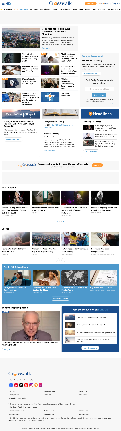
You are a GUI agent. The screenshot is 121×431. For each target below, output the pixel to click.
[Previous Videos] (58, 221)
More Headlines (91, 151)
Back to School (99, 9)
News (74, 9)
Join (91, 4)
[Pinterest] (16, 385)
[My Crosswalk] (104, 3)
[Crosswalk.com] (60, 3)
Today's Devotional (92, 56)
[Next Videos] (63, 221)
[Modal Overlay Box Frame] (99, 91)
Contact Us (83, 391)
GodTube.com (49, 411)
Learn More (97, 165)
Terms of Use (48, 395)
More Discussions (90, 348)
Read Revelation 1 (50, 150)
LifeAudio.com (49, 414)
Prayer (88, 9)
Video (81, 9)
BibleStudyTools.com (16, 411)
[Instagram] (31, 385)
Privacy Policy (14, 395)
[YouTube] (26, 385)
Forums (24, 9)
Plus (16, 9)
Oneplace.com (84, 414)
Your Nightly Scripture (61, 9)
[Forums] (36, 385)
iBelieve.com (83, 411)
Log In (115, 4)
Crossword (33, 9)
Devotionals (45, 9)
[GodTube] (41, 385)
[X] (21, 385)
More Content (60, 298)
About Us (12, 391)
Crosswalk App (49, 391)
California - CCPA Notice (17, 398)
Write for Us (83, 395)
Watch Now (8, 350)
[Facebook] (11, 385)
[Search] (9, 4)
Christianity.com (14, 414)
